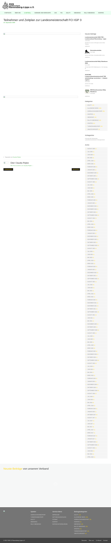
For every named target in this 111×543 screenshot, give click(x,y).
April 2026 (90, 160)
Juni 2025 (90, 188)
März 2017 (90, 432)
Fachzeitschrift (88, 138)
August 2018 (91, 393)
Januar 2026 (91, 169)
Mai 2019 (89, 372)
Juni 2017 (90, 423)
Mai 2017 (89, 426)
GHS (55, 12)
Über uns (18, 12)
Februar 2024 (91, 230)
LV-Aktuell (27, 12)
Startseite (7, 12)
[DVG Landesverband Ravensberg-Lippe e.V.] (18, 9)
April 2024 (90, 224)
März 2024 (90, 227)
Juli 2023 (90, 251)
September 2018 (92, 390)
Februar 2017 (91, 436)
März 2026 (90, 163)
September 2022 (92, 278)
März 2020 (90, 348)
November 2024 (92, 209)
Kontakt (55, 521)
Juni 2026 (90, 154)
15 (4, 22)
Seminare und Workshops (42, 12)
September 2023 (92, 245)
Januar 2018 (91, 411)
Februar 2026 (91, 166)
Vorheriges (8, 169)
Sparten (90, 123)
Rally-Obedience (89, 12)
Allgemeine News (92, 108)
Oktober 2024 (91, 212)
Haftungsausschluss (59, 517)
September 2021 (92, 312)
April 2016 (90, 457)
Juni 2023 (90, 254)
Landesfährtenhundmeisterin (91, 139)
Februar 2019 (91, 378)
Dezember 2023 (92, 236)
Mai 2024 (89, 221)
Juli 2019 (90, 366)
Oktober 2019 (91, 357)
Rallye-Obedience (93, 120)
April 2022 (90, 293)
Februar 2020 (91, 351)
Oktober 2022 (91, 275)
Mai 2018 (89, 402)
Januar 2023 (91, 269)
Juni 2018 (90, 399)
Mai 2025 (89, 191)
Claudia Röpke (17, 157)
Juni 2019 (90, 369)
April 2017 (90, 429)
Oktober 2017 (91, 414)
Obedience (77, 12)
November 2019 (92, 354)
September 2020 (92, 330)
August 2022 (91, 281)
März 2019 (90, 375)
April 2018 (90, 405)
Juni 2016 (90, 451)
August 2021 (91, 315)
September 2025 (92, 179)
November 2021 (92, 306)
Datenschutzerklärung (60, 524)
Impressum (55, 514)
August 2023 (91, 248)
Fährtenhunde (94, 138)
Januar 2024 (91, 233)
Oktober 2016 (91, 442)
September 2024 (92, 215)
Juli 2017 (90, 420)
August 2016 (91, 448)
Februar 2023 (91, 266)
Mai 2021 (89, 321)
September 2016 (92, 445)
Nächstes (76, 169)
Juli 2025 (90, 185)
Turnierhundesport (93, 126)
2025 (13, 22)
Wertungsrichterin (101, 139)
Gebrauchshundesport (94, 111)
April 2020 (90, 345)
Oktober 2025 (91, 176)
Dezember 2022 (92, 272)
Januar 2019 (91, 381)
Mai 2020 (89, 342)
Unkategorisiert (92, 129)
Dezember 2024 (92, 206)
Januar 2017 (91, 439)
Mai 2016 (89, 454)
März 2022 (90, 296)
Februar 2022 (91, 299)
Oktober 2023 (91, 242)
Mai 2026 (89, 157)
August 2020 (91, 333)
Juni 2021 (90, 318)
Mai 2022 (89, 290)
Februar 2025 (91, 200)
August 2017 (91, 417)
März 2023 (90, 263)
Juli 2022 (90, 284)
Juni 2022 (90, 287)
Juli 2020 (90, 336)
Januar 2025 (91, 203)
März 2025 (90, 197)
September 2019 (92, 360)
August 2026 (91, 148)
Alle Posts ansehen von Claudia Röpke (21, 165)
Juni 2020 (90, 339)
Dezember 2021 (92, 302)
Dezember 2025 (92, 173)
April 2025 (90, 194)
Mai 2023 (89, 257)
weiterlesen (87, 46)
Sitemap (54, 519)
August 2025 (91, 182)
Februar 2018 (91, 408)
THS (61, 12)
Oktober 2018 (91, 387)
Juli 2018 (90, 396)
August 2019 (91, 363)
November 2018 (92, 384)
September (9, 22)
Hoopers (101, 12)
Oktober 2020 (91, 327)
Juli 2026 (90, 151)
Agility (68, 12)
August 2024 (91, 218)
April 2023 (90, 260)
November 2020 (92, 324)
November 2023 (92, 239)
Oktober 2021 (91, 309)
